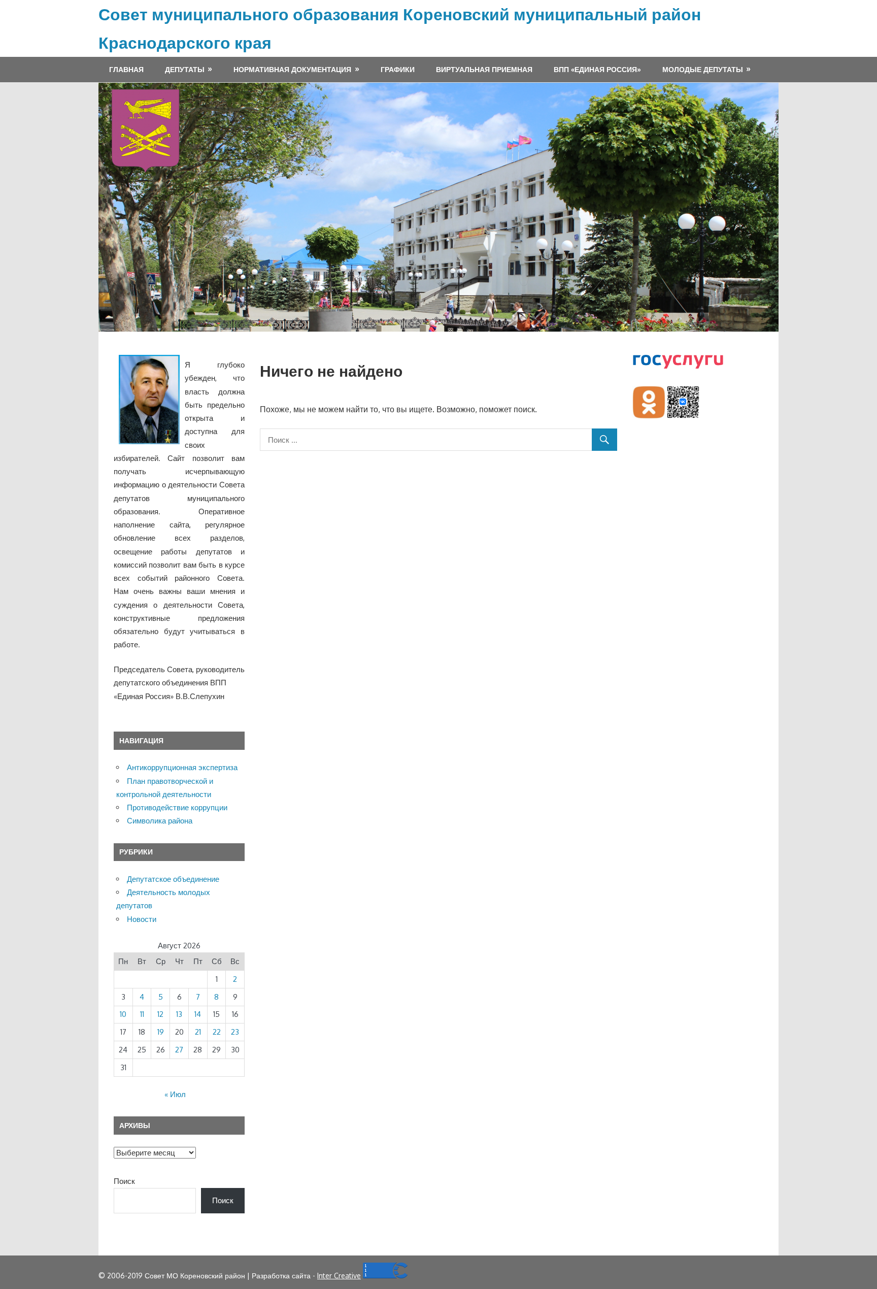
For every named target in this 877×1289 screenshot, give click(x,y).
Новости (141, 919)
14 (197, 1014)
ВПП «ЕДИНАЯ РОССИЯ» (597, 69)
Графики (398, 69)
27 (179, 1049)
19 (160, 1032)
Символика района (159, 820)
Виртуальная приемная (484, 69)
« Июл (175, 1094)
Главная (126, 69)
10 (123, 1014)
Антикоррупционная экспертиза (182, 767)
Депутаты (185, 69)
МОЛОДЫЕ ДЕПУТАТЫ (702, 69)
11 (142, 1014)
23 (235, 1032)
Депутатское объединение (173, 879)
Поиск (124, 1181)
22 (217, 1032)
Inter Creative (339, 1275)
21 (198, 1032)
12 (160, 1014)
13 (179, 1014)
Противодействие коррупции (177, 807)
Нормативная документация (292, 69)
